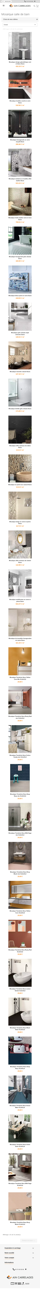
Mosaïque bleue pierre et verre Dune (20, 295)
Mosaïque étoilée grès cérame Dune (20, 408)
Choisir (20, 25)
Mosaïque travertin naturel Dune (20, 371)
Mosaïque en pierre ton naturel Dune (20, 484)
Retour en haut (28, 1240)
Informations (9, 1262)
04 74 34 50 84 (30, 1)
